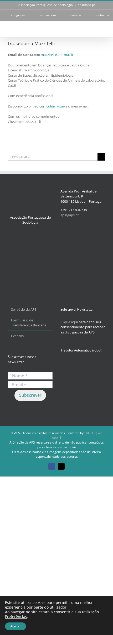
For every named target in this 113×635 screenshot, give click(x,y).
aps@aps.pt (86, 5)
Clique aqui (69, 322)
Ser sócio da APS (24, 309)
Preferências (16, 616)
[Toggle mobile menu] (103, 29)
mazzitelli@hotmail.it (57, 54)
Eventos (17, 335)
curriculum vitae (52, 106)
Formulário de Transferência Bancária (28, 323)
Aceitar (15, 626)
